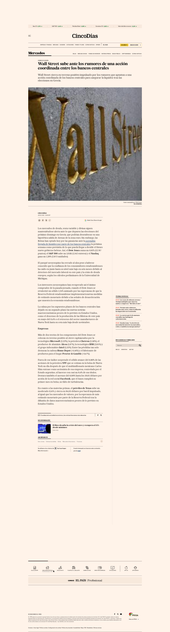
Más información (43, 450)
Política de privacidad (67, 627)
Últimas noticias (90, 44)
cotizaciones (112, 570)
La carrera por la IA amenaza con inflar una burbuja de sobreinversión (128, 317)
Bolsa (74, 53)
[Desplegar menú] (29, 36)
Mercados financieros (69, 441)
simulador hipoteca (47, 570)
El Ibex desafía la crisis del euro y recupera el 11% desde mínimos (76, 426)
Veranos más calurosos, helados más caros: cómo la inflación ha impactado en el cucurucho (128, 309)
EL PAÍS (104, 44)
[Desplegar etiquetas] (101, 441)
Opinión (98, 44)
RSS (85, 627)
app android (135, 570)
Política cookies (44, 627)
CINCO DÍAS (42, 213)
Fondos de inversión (94, 53)
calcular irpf (34, 570)
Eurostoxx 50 (99, 26)
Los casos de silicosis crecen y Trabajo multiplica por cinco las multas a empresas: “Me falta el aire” (128, 302)
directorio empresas (99, 570)
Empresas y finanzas (46, 44)
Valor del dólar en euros (124, 26)
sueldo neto (60, 570)
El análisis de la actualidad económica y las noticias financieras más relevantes (63, 415)
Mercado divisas (82, 53)
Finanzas (79, 441)
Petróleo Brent (76, 26)
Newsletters (90, 627)
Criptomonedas (126, 53)
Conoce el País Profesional (85, 580)
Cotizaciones (70, 44)
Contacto (30, 627)
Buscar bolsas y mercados (125, 340)
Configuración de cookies (54, 627)
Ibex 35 (35, 26)
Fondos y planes (79, 44)
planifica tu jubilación (74, 570)
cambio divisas (87, 570)
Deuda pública (116, 53)
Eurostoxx (124, 349)
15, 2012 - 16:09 (44, 215)
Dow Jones (41, 441)
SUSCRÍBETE (124, 45)
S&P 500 (54, 26)
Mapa (82, 627)
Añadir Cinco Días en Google (94, 220)
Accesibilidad (76, 627)
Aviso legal (36, 627)
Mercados (55, 44)
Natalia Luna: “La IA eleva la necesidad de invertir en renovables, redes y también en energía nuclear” (128, 325)
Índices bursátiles (51, 441)
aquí (79, 451)
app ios (126, 570)
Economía (62, 44)
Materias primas (106, 53)
